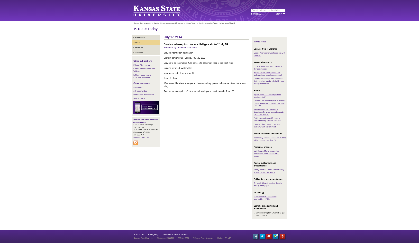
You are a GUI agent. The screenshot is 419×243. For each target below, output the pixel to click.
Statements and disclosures (175, 234)
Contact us (139, 234)
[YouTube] (269, 236)
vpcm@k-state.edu (141, 137)
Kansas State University (161, 10)
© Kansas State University (203, 238)
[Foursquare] (275, 236)
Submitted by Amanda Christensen (180, 47)
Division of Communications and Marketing (168, 23)
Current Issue (139, 38)
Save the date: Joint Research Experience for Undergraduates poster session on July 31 (269, 111)
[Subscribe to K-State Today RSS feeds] (135, 144)
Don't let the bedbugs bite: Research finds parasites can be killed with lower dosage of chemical (269, 81)
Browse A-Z (256, 14)
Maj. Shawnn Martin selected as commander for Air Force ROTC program (266, 153)
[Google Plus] (282, 236)
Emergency (153, 234)
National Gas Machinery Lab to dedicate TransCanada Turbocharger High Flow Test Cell (269, 103)
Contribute (138, 48)
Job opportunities (140, 91)
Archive (136, 43)
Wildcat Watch (139, 98)
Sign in (279, 14)
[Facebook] (255, 236)
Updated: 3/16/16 (224, 238)
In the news (138, 87)
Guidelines (138, 53)
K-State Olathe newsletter (143, 65)
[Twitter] (262, 236)
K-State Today (191, 23)
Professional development (143, 95)
